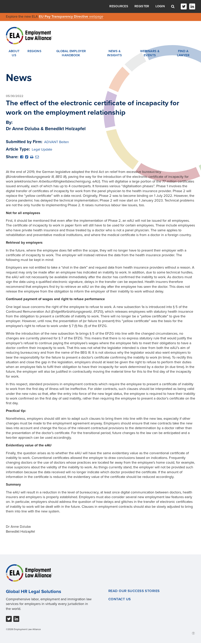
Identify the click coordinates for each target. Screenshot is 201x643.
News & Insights (114, 53)
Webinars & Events (149, 53)
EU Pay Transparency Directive (64, 16)
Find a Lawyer (183, 53)
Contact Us (119, 599)
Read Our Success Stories (134, 591)
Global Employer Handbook (71, 53)
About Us (14, 53)
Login (160, 6)
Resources (118, 6)
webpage (96, 16)
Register (141, 6)
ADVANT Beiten (56, 142)
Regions (34, 51)
